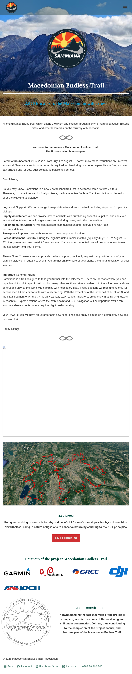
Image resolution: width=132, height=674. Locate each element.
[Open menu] (125, 7)
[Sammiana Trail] (11, 7)
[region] (66, 391)
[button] (6, 391)
